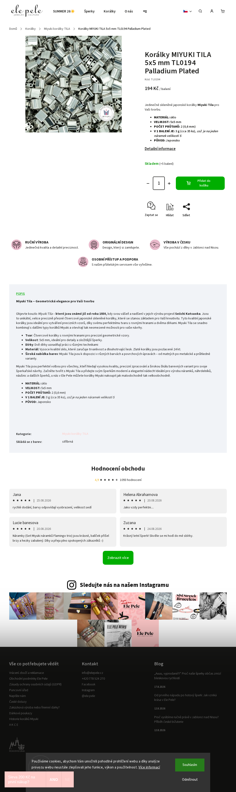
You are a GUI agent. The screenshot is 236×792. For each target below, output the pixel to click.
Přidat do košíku (204, 183)
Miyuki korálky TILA (75, 434)
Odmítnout (190, 779)
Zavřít (210, 223)
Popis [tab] (20, 293)
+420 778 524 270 (93, 678)
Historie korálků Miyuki (23, 719)
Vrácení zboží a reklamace (26, 673)
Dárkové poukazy (20, 713)
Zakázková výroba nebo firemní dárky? (34, 707)
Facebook (88, 684)
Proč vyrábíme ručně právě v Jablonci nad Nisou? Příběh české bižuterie (186, 719)
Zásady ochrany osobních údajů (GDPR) (35, 684)
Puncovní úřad (18, 690)
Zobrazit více (118, 557)
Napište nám (17, 696)
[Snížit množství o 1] (148, 183)
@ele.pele (88, 696)
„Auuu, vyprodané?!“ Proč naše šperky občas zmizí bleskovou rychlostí (187, 676)
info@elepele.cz (92, 673)
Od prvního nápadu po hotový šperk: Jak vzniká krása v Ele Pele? (185, 697)
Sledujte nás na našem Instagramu (124, 585)
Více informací (149, 767)
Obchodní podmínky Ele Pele (28, 678)
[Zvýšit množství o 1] (169, 183)
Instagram (88, 690)
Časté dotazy (18, 701)
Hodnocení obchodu (118, 468)
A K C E (13, 725)
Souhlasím (190, 764)
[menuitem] (66, 11)
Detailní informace (160, 149)
